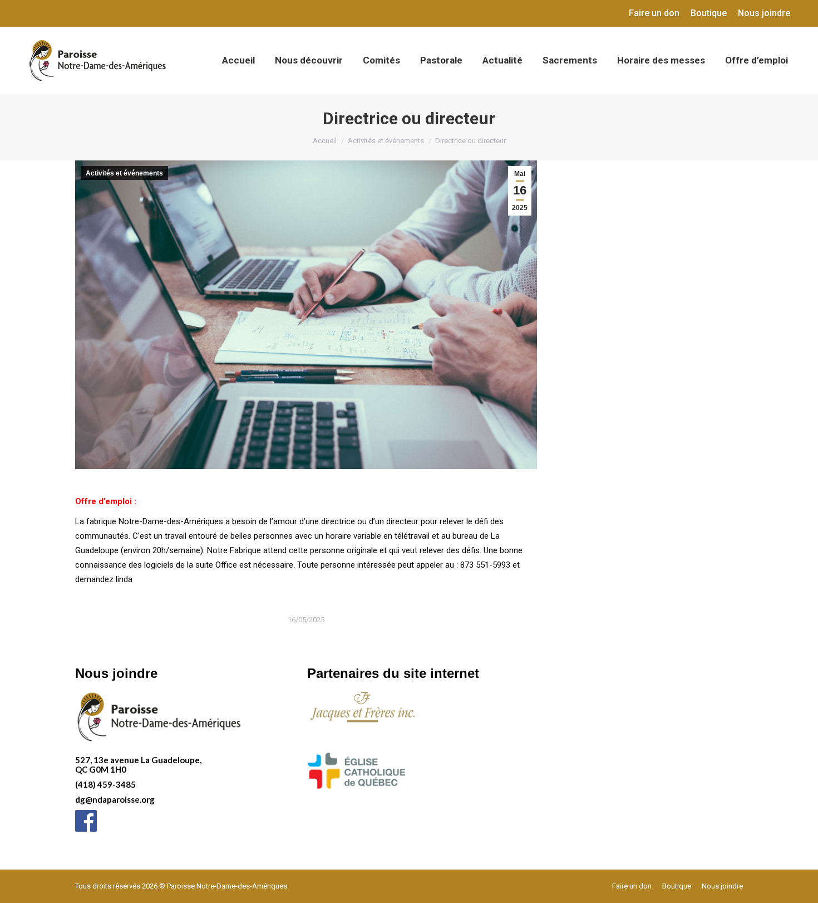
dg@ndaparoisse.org (115, 799)
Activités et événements (124, 173)
